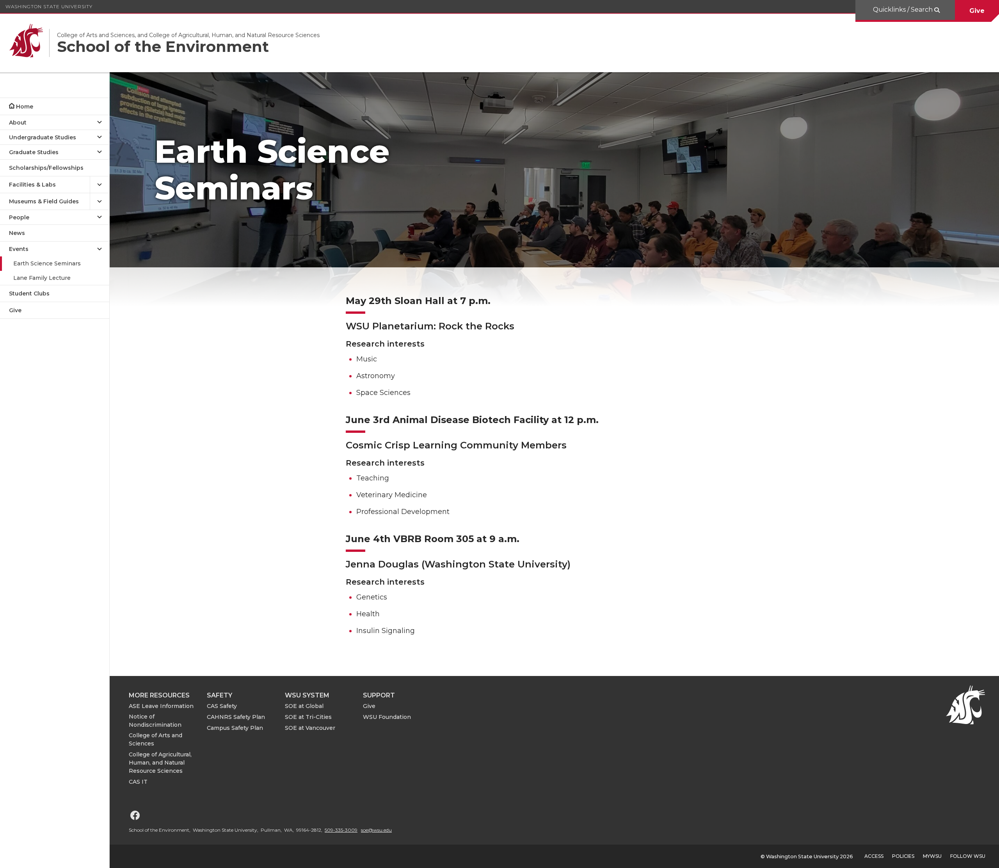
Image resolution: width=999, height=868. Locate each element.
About (18, 122)
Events (18, 249)
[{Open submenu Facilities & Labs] (99, 184)
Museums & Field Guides (44, 201)
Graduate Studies (34, 152)
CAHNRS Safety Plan (236, 716)
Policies (903, 856)
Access (873, 856)
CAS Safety (222, 706)
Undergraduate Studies (42, 137)
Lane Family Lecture (42, 277)
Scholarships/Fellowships (46, 167)
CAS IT (138, 781)
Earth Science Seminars (47, 263)
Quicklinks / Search (903, 9)
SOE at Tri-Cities (308, 716)
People (19, 217)
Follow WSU (967, 856)
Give (977, 10)
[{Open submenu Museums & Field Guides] (99, 201)
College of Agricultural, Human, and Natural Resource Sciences (160, 762)
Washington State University (48, 6)
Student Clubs (29, 293)
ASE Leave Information (161, 706)
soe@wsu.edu (376, 830)
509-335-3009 (341, 830)
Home (24, 106)
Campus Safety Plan (235, 727)
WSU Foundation (387, 716)
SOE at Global (304, 706)
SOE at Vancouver (310, 727)
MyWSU (932, 856)
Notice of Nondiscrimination (155, 720)
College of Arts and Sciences (155, 739)
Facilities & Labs (32, 184)
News (17, 233)
